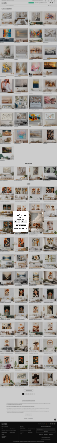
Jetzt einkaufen (21, 225)
